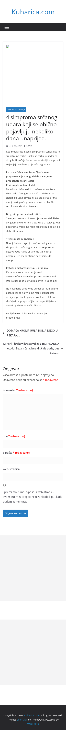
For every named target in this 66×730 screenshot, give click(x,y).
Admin (29, 145)
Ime (14, 436)
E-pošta (16, 453)
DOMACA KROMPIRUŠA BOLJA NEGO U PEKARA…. (32, 333)
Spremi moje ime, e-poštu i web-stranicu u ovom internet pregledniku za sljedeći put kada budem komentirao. (32, 497)
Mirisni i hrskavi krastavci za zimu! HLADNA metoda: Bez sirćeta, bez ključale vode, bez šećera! (31, 348)
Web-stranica (11, 469)
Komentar (18, 390)
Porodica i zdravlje (16, 109)
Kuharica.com (33, 11)
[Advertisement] (33, 568)
